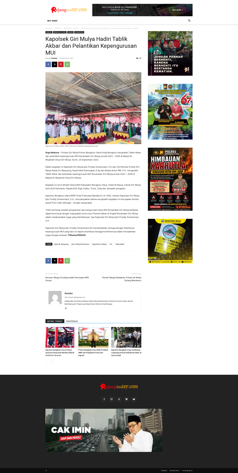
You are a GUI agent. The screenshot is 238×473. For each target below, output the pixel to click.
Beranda (48, 28)
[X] (54, 64)
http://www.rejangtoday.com (75, 297)
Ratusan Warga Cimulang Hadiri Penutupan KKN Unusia (67, 279)
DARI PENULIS (72, 321)
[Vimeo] (126, 399)
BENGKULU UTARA (71, 28)
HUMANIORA (79, 32)
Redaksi (54, 58)
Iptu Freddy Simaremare (80, 244)
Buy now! (52, 20)
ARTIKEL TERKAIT (55, 321)
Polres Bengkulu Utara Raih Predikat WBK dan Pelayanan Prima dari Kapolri (93, 352)
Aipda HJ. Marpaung (61, 244)
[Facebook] (48, 64)
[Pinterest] (61, 64)
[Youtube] (134, 399)
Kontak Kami (174, 470)
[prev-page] (47, 361)
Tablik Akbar (119, 244)
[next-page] (51, 361)
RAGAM (70, 32)
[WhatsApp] (67, 64)
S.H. (111, 244)
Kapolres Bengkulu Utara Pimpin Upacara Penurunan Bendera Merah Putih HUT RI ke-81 (59, 352)
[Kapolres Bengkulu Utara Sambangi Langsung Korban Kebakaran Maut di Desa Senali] (126, 337)
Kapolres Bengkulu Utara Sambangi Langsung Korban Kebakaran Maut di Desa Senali (126, 352)
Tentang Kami (187, 470)
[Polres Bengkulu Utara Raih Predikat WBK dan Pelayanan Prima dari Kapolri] (93, 337)
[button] (189, 21)
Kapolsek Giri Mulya (99, 244)
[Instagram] (111, 399)
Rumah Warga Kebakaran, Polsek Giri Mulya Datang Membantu (121, 279)
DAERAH (58, 28)
